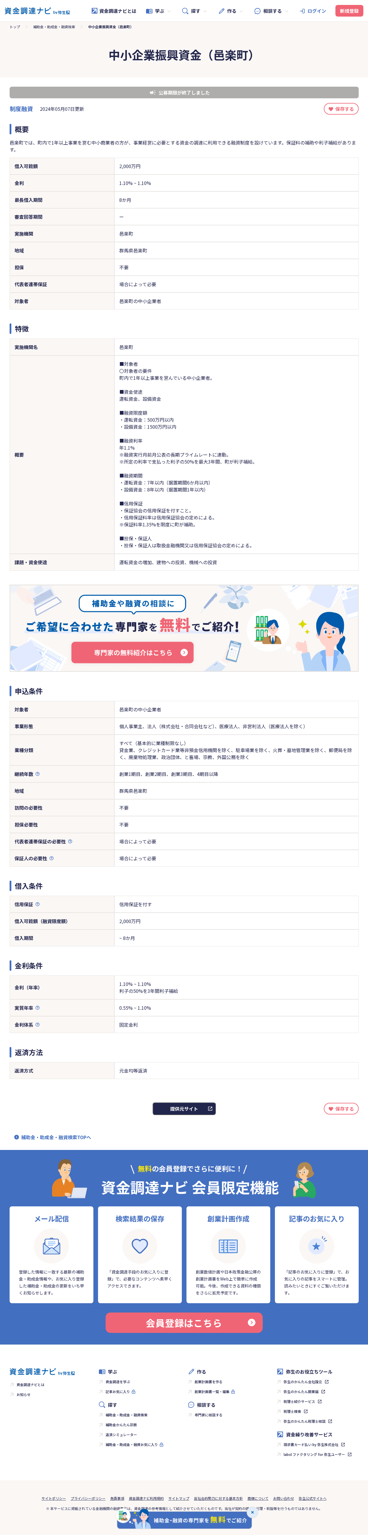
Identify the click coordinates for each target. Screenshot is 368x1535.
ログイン (316, 10)
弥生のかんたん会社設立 (303, 1381)
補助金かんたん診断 (121, 1424)
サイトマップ (178, 1498)
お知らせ (24, 1394)
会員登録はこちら (184, 1322)
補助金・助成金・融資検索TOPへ (56, 1137)
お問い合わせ (283, 1498)
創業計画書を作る (209, 1381)
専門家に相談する (209, 1414)
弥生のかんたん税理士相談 (305, 1421)
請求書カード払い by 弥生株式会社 (311, 1444)
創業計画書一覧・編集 (212, 1391)
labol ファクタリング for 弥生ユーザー (314, 1454)
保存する (344, 108)
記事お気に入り (118, 1391)
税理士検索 (292, 1411)
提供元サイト (184, 1108)
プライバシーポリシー (88, 1498)
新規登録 (349, 10)
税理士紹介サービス (299, 1401)
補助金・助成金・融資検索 (54, 26)
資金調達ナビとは (117, 10)
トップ (15, 26)
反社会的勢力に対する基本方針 (218, 1498)
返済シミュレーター (121, 1434)
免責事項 (117, 1498)
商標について (258, 1498)
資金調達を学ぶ (118, 1381)
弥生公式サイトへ (313, 1498)
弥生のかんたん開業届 (301, 1391)
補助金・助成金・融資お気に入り (132, 1444)
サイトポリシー (54, 1498)
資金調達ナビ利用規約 (146, 1498)
